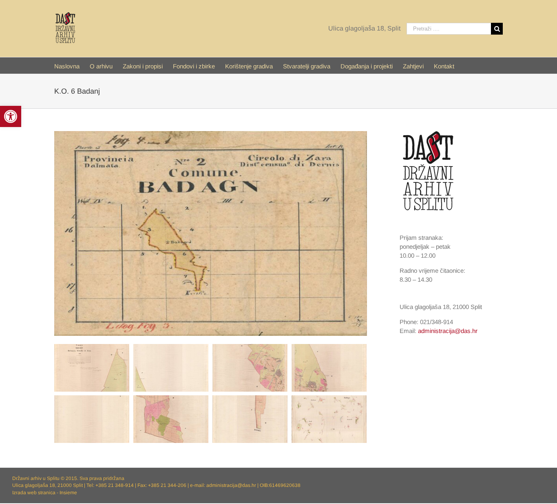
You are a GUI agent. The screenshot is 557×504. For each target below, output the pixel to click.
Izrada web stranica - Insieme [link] (44, 492)
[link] (10, 116)
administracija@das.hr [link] (447, 330)
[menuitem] (72, 65)
